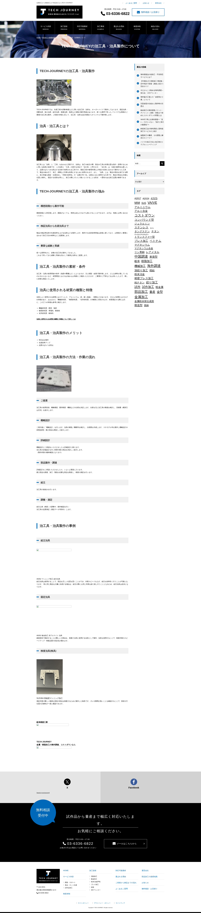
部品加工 (141, 292)
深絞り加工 (141, 270)
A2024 (146, 198)
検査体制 (137, 27)
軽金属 (159, 287)
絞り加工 (152, 282)
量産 (152, 291)
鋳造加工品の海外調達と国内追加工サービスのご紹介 (152, 130)
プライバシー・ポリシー (102, 903)
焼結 (152, 270)
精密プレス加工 (144, 278)
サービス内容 (45, 27)
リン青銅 (139, 252)
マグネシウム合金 (143, 248)
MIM (137, 202)
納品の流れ (155, 27)
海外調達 (154, 266)
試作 (137, 287)
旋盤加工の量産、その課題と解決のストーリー (152, 136)
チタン (155, 231)
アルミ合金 (141, 210)
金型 (160, 291)
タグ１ (152, 228)
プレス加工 (141, 240)
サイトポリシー (83, 903)
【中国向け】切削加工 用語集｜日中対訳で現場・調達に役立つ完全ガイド (152, 83)
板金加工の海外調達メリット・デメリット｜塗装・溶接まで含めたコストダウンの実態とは (152, 112)
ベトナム (155, 240)
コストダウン (144, 215)
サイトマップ (120, 903)
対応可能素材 (82, 27)
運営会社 (158, 3)
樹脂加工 (146, 261)
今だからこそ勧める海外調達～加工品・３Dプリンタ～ (152, 91)
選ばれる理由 (119, 27)
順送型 (138, 305)
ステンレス (141, 227)
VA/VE (152, 202)
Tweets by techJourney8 (43, 792)
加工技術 (63, 27)
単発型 (153, 256)
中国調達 (141, 256)
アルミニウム (142, 207)
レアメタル (152, 252)
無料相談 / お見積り (150, 12)
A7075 (154, 198)
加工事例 (100, 27)
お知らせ (146, 3)
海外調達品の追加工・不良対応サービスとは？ (152, 75)
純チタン (139, 282)
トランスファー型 (144, 236)
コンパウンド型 (144, 219)
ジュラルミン (142, 223)
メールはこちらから (127, 843)
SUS (143, 203)
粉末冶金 (139, 274)
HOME (39, 37)
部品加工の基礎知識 (48, 37)
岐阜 (137, 261)
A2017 (137, 198)
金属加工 (141, 297)
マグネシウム (142, 244)
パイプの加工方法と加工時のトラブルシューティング (152, 143)
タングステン (142, 231)
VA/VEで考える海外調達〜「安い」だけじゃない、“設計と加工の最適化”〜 (152, 122)
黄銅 (146, 305)
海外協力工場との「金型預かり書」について (152, 98)
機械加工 (140, 266)
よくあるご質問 (131, 3)
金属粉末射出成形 (144, 301)
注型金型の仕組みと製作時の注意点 (152, 105)
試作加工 (148, 287)
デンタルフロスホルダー (141, 234)
